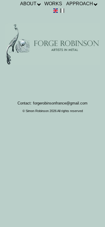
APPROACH (80, 3)
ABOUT (29, 3)
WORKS (53, 3)
